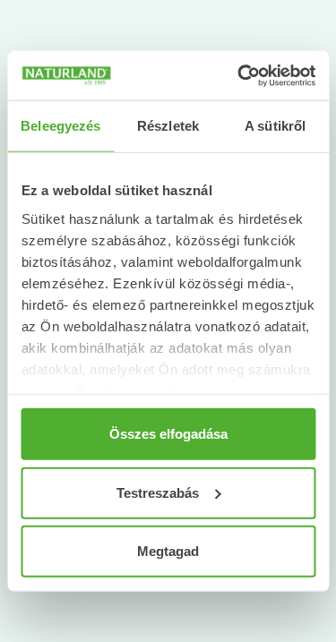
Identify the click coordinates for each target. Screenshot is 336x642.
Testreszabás (157, 492)
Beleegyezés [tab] (60, 125)
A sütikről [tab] (275, 125)
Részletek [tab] (168, 125)
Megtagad (168, 551)
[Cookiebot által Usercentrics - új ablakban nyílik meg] (239, 75)
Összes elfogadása (168, 433)
